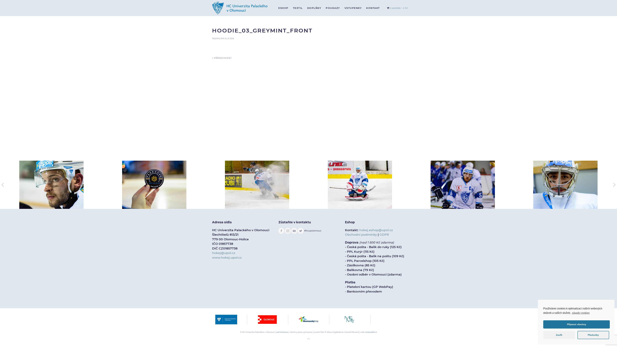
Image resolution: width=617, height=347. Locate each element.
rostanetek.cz (371, 332)
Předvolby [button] (593, 335)
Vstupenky (353, 7)
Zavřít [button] (559, 335)
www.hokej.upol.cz (227, 257)
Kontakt (373, 7)
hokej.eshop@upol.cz (376, 230)
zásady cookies (581, 312)
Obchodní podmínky (361, 234)
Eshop (283, 7)
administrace (282, 332)
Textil (298, 7)
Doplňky (314, 7)
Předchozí (222, 57)
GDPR (384, 234)
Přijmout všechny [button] (576, 324)
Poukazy (333, 7)
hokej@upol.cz (223, 253)
